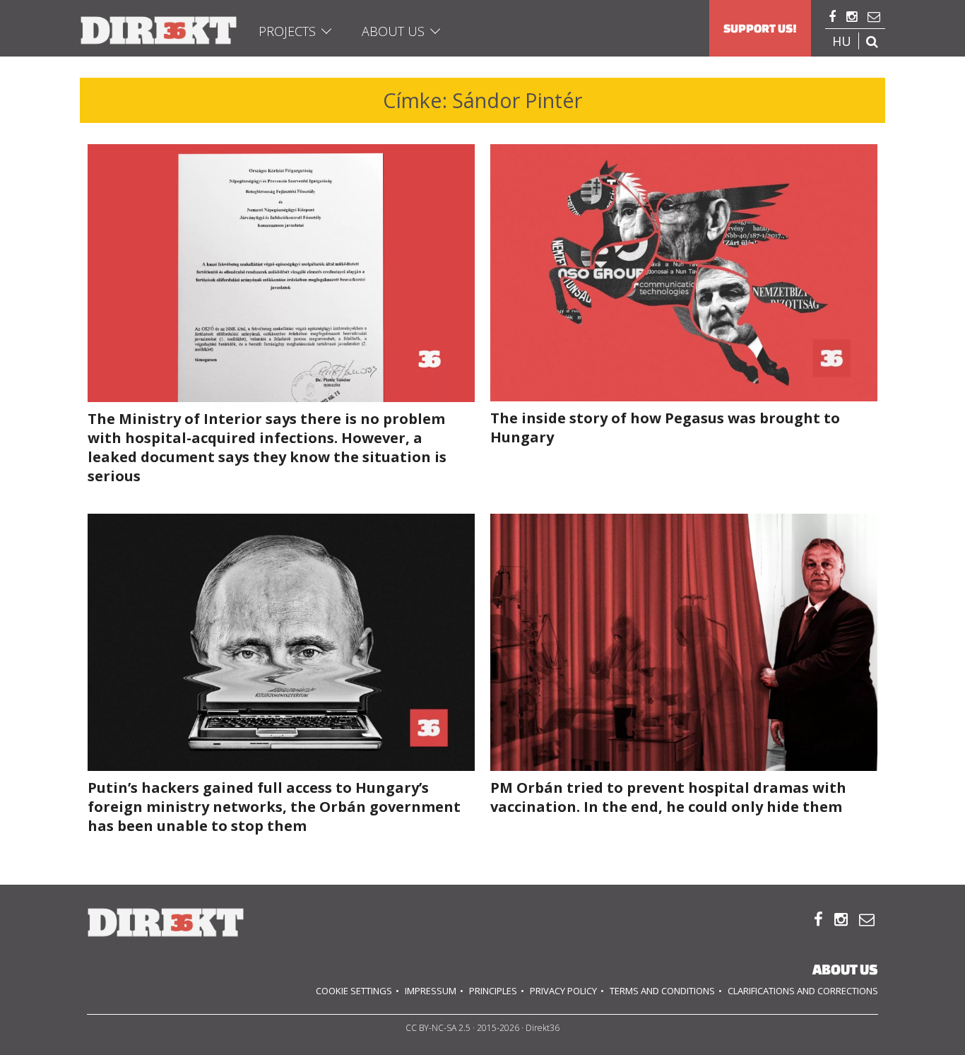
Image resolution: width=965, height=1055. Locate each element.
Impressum (430, 990)
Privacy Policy (563, 990)
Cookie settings (354, 990)
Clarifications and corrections (803, 990)
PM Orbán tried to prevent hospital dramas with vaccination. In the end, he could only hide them (668, 797)
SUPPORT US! (760, 28)
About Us (393, 31)
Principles (493, 990)
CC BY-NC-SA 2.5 (437, 1028)
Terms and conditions (662, 990)
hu (841, 41)
